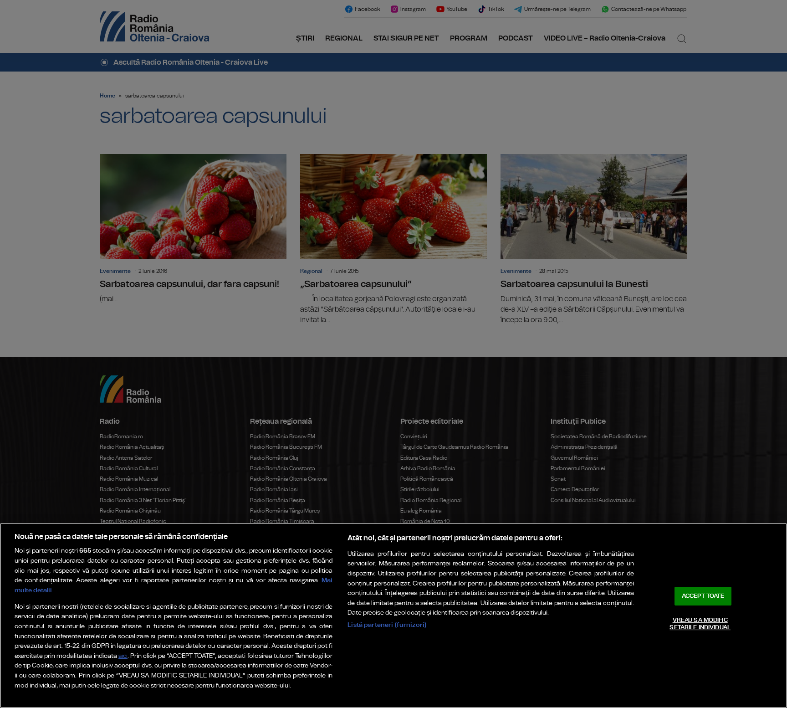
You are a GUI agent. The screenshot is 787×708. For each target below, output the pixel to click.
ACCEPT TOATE (703, 596)
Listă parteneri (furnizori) (387, 624)
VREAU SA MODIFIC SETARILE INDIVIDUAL (699, 624)
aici (123, 656)
